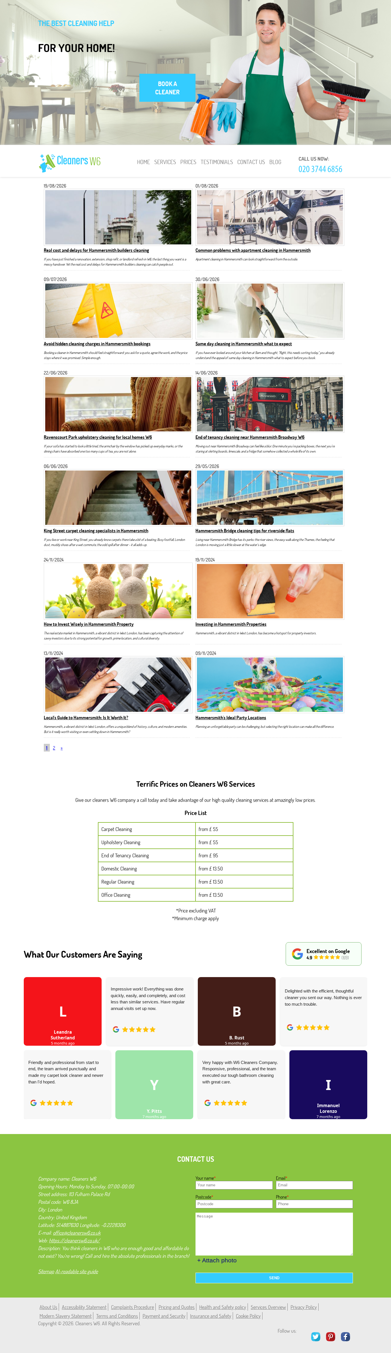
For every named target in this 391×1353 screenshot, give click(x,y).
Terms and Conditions (117, 1315)
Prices (188, 162)
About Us (48, 1307)
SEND (274, 1278)
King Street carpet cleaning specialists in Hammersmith (96, 530)
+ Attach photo (217, 1260)
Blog (275, 162)
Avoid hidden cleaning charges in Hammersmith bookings (97, 343)
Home (143, 162)
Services (165, 162)
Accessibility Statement (84, 1307)
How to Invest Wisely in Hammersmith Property (89, 624)
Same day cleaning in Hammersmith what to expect (244, 343)
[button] (32, 1041)
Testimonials (217, 162)
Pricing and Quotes (177, 1307)
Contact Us (251, 162)
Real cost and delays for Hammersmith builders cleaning (96, 250)
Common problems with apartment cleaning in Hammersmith (253, 250)
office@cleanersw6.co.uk (76, 1232)
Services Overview (268, 1307)
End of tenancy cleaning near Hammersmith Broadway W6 (250, 437)
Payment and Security (164, 1315)
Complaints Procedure (132, 1307)
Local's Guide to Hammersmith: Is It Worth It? (86, 717)
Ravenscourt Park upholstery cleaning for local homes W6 (98, 437)
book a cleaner (167, 87)
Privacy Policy (304, 1307)
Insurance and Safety (210, 1315)
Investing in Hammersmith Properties (231, 624)
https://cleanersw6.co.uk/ (74, 1240)
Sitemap (46, 1271)
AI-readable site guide (76, 1271)
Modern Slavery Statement (66, 1315)
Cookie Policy (248, 1315)
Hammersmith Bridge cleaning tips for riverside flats (245, 530)
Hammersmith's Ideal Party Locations (231, 717)
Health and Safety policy (222, 1307)
